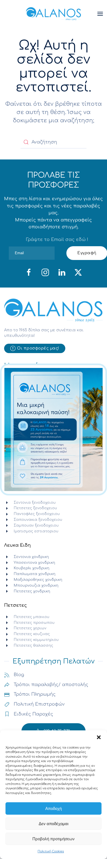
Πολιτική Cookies (51, 851)
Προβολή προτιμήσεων (53, 838)
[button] (99, 737)
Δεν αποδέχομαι (53, 823)
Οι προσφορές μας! (38, 348)
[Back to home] (53, 14)
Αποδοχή (53, 808)
